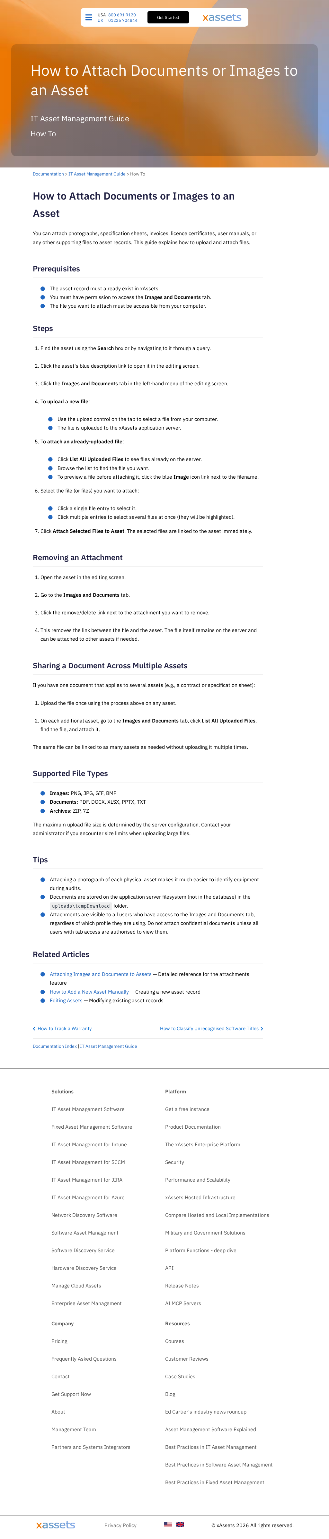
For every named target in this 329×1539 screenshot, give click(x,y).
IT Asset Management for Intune (89, 1144)
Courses (174, 1341)
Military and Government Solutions (205, 1232)
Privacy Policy (120, 1525)
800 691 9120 (122, 15)
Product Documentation (193, 1127)
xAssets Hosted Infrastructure (200, 1197)
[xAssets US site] (168, 1525)
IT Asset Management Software (88, 1109)
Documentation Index (55, 1046)
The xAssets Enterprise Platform (202, 1144)
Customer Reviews (187, 1358)
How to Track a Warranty (64, 1028)
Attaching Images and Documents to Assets (101, 974)
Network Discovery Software (84, 1215)
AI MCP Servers (183, 1303)
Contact (60, 1376)
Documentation (48, 174)
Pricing (59, 1341)
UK (100, 20)
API (169, 1268)
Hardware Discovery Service (84, 1268)
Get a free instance (187, 1109)
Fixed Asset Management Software (91, 1127)
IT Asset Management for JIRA (86, 1179)
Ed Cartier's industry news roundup (205, 1411)
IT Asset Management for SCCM (88, 1162)
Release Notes (182, 1285)
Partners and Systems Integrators (90, 1447)
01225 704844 (123, 20)
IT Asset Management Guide (97, 174)
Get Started (168, 17)
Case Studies (180, 1376)
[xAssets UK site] (180, 1525)
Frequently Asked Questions (84, 1358)
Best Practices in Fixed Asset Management (214, 1482)
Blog (170, 1394)
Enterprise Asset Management (86, 1303)
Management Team (73, 1429)
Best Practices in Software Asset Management (219, 1464)
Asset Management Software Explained (210, 1429)
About (58, 1411)
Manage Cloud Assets (76, 1285)
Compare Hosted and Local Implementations (217, 1215)
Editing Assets (66, 1000)
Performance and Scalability (197, 1179)
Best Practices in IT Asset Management (211, 1447)
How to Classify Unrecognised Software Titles (209, 1028)
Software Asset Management (85, 1232)
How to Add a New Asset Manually (89, 991)
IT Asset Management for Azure (88, 1197)
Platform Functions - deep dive (200, 1250)
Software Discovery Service (83, 1250)
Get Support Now (71, 1394)
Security (174, 1162)
